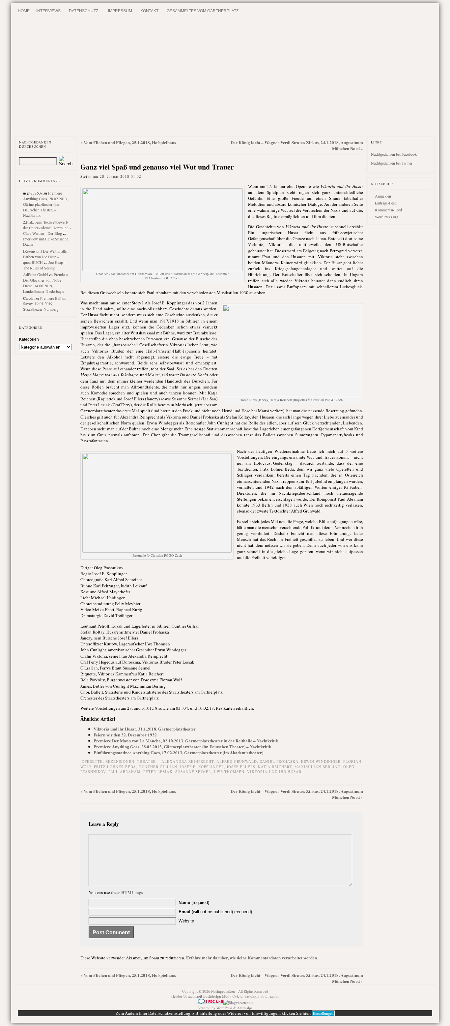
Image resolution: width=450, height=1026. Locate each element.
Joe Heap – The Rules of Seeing (44, 265)
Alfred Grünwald (236, 761)
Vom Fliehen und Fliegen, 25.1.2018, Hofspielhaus (130, 142)
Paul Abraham (124, 771)
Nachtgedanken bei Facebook (394, 154)
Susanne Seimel (193, 771)
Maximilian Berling (318, 766)
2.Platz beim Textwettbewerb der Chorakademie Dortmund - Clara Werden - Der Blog (47, 227)
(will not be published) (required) (215, 911)
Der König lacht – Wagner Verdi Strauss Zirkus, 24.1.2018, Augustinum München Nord (297, 145)
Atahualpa (245, 1007)
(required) (194, 902)
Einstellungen (323, 1013)
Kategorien (29, 339)
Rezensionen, (121, 761)
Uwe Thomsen (229, 771)
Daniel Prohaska (279, 761)
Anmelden (383, 196)
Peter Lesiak (158, 771)
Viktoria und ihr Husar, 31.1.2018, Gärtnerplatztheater (145, 729)
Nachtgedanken (223, 991)
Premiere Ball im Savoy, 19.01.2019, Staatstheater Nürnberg (44, 303)
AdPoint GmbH (35, 274)
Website (186, 920)
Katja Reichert (275, 766)
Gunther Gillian (158, 766)
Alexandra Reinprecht (187, 761)
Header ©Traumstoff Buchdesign (196, 996)
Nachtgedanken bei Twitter (391, 163)
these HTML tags (127, 892)
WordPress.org (386, 216)
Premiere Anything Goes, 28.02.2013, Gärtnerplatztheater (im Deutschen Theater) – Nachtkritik (45, 204)
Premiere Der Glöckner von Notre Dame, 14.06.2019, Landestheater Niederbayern (45, 283)
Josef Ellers (241, 766)
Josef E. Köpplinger (202, 766)
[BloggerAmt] (238, 1002)
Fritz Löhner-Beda (115, 766)
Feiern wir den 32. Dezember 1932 (125, 734)
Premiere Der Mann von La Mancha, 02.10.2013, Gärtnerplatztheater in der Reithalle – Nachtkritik (186, 740)
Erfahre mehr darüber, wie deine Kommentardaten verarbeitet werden (251, 957)
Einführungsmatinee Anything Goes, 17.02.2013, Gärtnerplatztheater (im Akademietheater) (178, 752)
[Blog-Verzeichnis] (210, 1002)
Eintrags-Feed (386, 202)
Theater (146, 761)
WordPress (224, 1007)
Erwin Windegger (321, 761)
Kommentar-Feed (388, 209)
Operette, (93, 761)
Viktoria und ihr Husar (274, 771)
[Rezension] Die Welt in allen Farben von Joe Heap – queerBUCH (46, 256)
